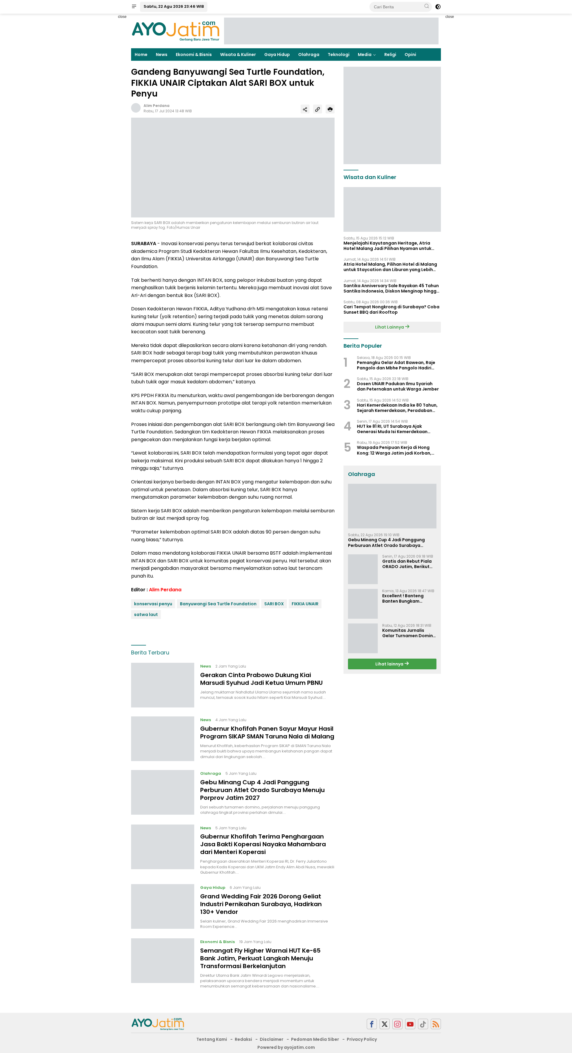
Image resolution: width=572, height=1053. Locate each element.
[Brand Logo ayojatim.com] (175, 31)
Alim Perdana (157, 105)
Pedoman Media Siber (315, 1039)
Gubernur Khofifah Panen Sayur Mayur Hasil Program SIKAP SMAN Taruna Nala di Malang (267, 732)
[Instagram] (397, 1024)
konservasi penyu (153, 604)
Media (365, 54)
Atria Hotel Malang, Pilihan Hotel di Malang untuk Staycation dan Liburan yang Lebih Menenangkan (390, 267)
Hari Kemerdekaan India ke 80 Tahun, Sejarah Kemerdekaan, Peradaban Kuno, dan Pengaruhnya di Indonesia (397, 407)
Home (141, 54)
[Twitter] (385, 1024)
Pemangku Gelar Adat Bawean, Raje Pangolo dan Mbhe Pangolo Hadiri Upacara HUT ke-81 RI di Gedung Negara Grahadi (396, 365)
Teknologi (338, 54)
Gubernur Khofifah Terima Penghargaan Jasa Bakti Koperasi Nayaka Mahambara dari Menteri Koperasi (263, 844)
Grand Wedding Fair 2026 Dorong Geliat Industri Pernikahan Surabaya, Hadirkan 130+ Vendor (261, 904)
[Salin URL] (317, 109)
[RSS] (436, 1024)
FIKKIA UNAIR (305, 604)
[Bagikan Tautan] (305, 109)
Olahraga (308, 54)
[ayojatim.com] (158, 1023)
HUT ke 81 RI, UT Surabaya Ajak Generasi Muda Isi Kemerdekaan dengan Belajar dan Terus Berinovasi (397, 429)
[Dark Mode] (438, 7)
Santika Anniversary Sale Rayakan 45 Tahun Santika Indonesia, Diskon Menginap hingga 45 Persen (391, 288)
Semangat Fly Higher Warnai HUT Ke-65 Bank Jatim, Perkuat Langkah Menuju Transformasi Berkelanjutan (260, 958)
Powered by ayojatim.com (286, 1047)
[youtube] (410, 1024)
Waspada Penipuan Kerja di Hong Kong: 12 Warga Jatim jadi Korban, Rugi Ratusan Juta (394, 450)
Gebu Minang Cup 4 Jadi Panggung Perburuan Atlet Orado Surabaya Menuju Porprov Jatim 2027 (262, 790)
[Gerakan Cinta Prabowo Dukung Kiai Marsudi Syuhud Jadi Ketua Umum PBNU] (162, 685)
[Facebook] (372, 1024)
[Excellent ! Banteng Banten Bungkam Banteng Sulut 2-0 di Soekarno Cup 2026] (363, 604)
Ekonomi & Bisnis (194, 54)
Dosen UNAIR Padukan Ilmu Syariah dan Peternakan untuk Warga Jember (398, 386)
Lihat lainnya (389, 664)
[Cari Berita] (426, 6)
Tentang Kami (211, 1039)
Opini (410, 54)
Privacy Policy (362, 1039)
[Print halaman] (330, 109)
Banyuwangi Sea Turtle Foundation (218, 604)
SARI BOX (274, 604)
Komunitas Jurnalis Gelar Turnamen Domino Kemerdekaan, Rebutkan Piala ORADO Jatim (409, 633)
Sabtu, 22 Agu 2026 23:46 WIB (174, 6)
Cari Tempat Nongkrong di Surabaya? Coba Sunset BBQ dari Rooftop (391, 309)
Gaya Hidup (277, 54)
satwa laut (146, 615)
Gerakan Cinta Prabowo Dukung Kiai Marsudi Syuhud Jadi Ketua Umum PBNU (261, 679)
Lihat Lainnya (390, 327)
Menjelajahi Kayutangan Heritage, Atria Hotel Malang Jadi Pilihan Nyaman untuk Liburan (387, 245)
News (161, 54)
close (122, 17)
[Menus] (134, 7)
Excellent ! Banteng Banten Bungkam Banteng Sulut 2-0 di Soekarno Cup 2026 (404, 598)
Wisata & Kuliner (238, 54)
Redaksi (243, 1039)
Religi (390, 54)
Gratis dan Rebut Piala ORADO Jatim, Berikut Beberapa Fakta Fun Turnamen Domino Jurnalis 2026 (407, 564)
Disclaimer (271, 1039)
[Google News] (423, 1024)
